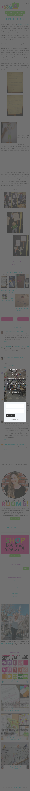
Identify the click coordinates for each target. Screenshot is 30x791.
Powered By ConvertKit (15, 419)
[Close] (24, 371)
